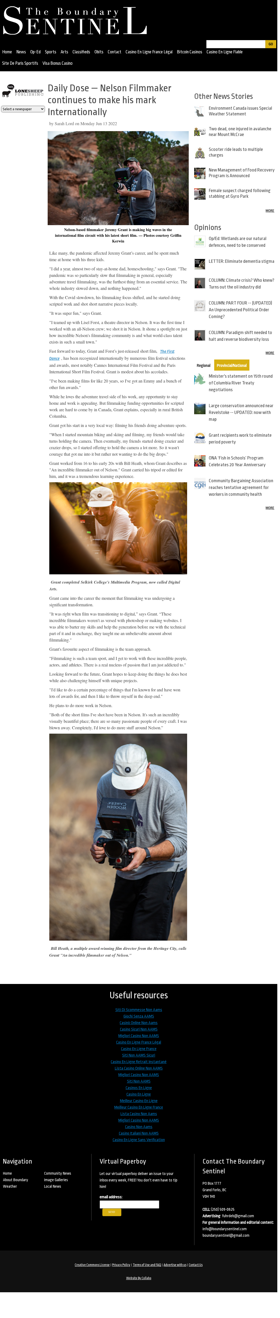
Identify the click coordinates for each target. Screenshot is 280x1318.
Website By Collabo (138, 1278)
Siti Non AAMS (139, 1081)
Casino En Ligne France (139, 1049)
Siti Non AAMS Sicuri (138, 1055)
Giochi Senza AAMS (138, 1016)
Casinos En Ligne (139, 1088)
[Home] (77, 18)
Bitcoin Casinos (189, 52)
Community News (57, 1173)
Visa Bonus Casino (58, 63)
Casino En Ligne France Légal (149, 52)
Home (7, 52)
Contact (114, 52)
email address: (111, 1197)
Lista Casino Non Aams (139, 1114)
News (21, 52)
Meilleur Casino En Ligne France (138, 1107)
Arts (64, 52)
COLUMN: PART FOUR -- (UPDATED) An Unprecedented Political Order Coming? (240, 309)
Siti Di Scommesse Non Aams (138, 1010)
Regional (203, 365)
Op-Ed (35, 52)
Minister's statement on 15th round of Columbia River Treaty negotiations (241, 383)
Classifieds (81, 52)
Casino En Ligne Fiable (225, 52)
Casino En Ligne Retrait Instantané (139, 1062)
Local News (52, 1186)
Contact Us (196, 1265)
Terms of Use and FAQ (147, 1265)
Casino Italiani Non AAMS (139, 1133)
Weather (10, 1186)
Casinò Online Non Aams (139, 1023)
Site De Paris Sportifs (20, 63)
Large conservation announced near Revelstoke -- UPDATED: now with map (241, 412)
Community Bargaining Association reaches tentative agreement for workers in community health (241, 487)
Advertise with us (175, 1265)
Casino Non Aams (138, 1127)
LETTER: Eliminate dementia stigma (241, 261)
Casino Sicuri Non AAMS (139, 1029)
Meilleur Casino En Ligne (139, 1101)
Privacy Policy (121, 1265)
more (270, 211)
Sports (50, 52)
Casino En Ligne (138, 1094)
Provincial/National (232, 365)
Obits (99, 52)
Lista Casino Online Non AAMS (139, 1068)
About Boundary (15, 1180)
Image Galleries (56, 1180)
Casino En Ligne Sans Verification (139, 1140)
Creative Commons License (92, 1265)
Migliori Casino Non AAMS (138, 1036)
